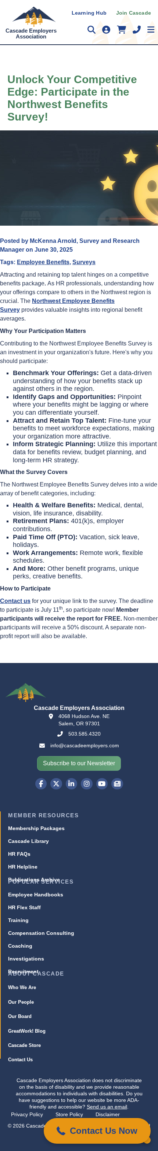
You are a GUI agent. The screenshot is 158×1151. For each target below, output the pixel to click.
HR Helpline (22, 867)
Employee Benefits (43, 262)
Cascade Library (28, 841)
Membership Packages (36, 828)
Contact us (15, 601)
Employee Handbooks (35, 895)
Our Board (20, 1016)
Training (18, 920)
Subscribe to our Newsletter (79, 763)
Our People (21, 1002)
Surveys (84, 262)
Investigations (26, 959)
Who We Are (22, 987)
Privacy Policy (27, 1114)
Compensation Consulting (41, 933)
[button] (97, 1131)
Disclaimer (108, 1114)
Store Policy (69, 1114)
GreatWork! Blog (27, 1031)
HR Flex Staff (24, 907)
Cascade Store (24, 1045)
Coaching (20, 946)
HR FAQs (19, 854)
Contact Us (20, 1059)
